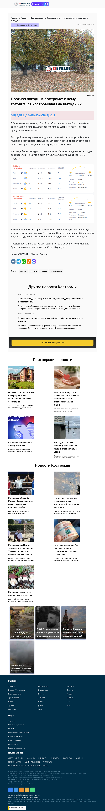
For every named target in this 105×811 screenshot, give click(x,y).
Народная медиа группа (16, 748)
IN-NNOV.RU (42, 758)
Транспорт (11, 686)
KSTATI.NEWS (67, 758)
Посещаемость (13, 744)
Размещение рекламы (16, 725)
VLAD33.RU (31, 758)
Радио (40, 709)
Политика (70, 690)
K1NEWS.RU (55, 758)
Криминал (41, 698)
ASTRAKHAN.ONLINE (15, 758)
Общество (41, 702)
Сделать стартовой (14, 740)
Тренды (40, 705)
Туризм (11, 705)
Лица (68, 705)
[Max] (33, 261)
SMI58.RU (79, 758)
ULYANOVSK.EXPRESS (32, 762)
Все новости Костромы (27, 25)
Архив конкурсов (14, 698)
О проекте (11, 721)
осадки (23, 271)
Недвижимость (43, 686)
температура (56, 271)
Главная (14, 18)
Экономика (70, 686)
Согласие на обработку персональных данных (28, 792)
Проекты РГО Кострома (16, 690)
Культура (70, 698)
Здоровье (70, 694)
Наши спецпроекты (15, 694)
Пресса (10, 702)
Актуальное (12, 709)
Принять (43, 802)
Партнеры (41, 694)
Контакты (11, 729)
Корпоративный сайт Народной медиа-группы (28, 766)
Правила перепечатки (16, 736)
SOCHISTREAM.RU (14, 762)
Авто (68, 702)
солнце (44, 271)
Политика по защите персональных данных (26, 794)
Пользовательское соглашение (18, 733)
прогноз (33, 271)
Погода (24, 18)
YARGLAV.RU (47, 762)
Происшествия (43, 690)
